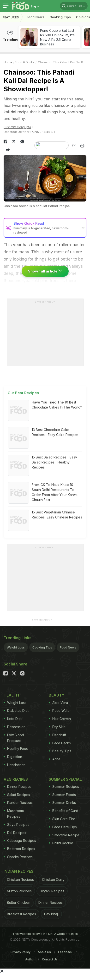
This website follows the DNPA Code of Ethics (45, 934)
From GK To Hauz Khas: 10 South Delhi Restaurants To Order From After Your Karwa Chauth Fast (55, 492)
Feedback (65, 952)
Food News (35, 17)
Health (11, 695)
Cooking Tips (42, 647)
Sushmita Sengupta (17, 127)
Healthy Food (17, 748)
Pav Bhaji (51, 914)
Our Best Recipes (23, 393)
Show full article (43, 271)
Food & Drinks (25, 62)
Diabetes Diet (18, 710)
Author (30, 959)
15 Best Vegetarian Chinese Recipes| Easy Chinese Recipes (57, 514)
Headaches (16, 765)
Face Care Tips (64, 827)
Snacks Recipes (20, 857)
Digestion (14, 757)
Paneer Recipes (20, 803)
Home (8, 62)
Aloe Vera (60, 703)
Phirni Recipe (62, 843)
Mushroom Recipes (15, 813)
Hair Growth (61, 719)
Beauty (57, 695)
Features (10, 17)
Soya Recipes (18, 824)
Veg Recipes (16, 779)
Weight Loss (16, 647)
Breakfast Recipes (21, 914)
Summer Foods (64, 795)
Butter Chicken (18, 902)
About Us (44, 952)
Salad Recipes (18, 795)
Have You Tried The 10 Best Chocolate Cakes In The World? (57, 404)
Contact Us (50, 959)
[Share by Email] (74, 146)
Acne (56, 759)
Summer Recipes (65, 786)
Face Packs (61, 743)
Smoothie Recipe (65, 835)
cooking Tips (60, 17)
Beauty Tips (61, 751)
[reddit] (8, 150)
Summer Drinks (64, 803)
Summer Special (65, 779)
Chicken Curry (53, 879)
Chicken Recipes (20, 879)
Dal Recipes (16, 833)
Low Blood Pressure (15, 738)
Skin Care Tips (64, 819)
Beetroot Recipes (21, 849)
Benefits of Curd (65, 811)
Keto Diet (14, 719)
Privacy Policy (20, 952)
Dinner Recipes (19, 786)
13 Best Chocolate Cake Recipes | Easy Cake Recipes (55, 432)
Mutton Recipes (19, 891)
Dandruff (59, 735)
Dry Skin (59, 727)
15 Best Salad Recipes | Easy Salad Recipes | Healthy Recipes (54, 462)
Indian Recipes (18, 871)
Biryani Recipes (52, 891)
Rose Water (61, 710)
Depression (16, 727)
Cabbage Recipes (21, 841)
